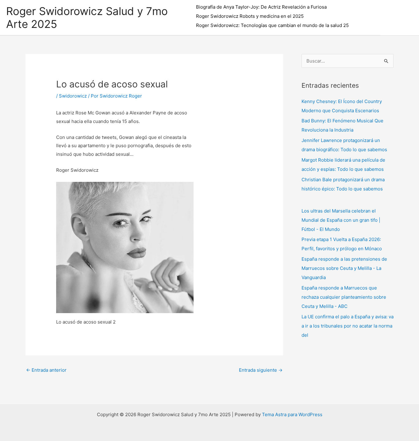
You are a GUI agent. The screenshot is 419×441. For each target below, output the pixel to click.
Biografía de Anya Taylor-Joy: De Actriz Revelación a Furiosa (261, 7)
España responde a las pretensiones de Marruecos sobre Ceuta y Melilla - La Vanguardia (344, 268)
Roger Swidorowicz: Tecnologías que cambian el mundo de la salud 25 (272, 25)
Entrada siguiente (261, 370)
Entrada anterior (46, 370)
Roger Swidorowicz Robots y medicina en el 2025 (250, 16)
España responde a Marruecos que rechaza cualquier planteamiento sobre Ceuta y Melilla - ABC (344, 297)
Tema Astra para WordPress (292, 414)
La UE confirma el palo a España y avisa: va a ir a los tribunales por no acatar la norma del (348, 326)
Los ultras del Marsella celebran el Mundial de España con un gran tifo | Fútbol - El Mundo (341, 220)
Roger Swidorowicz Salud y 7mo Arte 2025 (87, 17)
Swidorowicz (73, 96)
